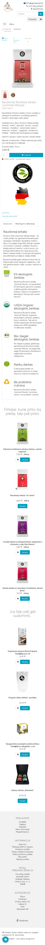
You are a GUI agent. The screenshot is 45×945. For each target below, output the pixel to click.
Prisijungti (32, 19)
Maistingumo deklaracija (25, 224)
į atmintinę (5, 213)
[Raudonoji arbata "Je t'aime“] (22, 479)
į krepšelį (27, 155)
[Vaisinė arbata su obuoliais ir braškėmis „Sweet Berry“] (22, 572)
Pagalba (22, 824)
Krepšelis (22, 827)
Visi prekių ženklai (22, 874)
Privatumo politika (22, 849)
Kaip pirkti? (22, 857)
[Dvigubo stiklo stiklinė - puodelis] (22, 681)
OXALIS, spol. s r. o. (22, 882)
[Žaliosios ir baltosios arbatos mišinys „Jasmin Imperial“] (22, 433)
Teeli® (22, 884)
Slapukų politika (22, 859)
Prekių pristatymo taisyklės (22, 852)
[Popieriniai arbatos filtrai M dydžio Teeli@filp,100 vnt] (22, 635)
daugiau (25, 460)
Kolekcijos (22, 899)
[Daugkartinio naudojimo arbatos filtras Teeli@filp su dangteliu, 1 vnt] (22, 728)
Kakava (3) (22, 904)
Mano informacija (22, 829)
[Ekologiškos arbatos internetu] (7, 7)
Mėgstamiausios (22, 832)
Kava (22, 907)
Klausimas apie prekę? (10, 216)
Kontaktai (22, 822)
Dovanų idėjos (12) (22, 902)
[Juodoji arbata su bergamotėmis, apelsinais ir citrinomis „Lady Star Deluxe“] (22, 526)
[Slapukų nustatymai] (5, 940)
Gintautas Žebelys (22, 879)
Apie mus (22, 844)
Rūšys (22, 897)
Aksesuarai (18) (22, 909)
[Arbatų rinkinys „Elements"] (22, 774)
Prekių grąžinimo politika (22, 854)
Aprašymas (7, 224)
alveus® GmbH (22, 877)
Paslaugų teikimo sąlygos (22, 847)
